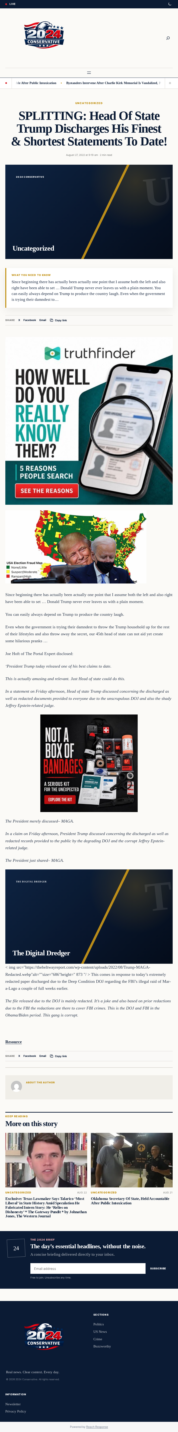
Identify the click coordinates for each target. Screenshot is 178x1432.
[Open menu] (89, 72)
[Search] (168, 38)
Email (42, 320)
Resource (13, 1041)
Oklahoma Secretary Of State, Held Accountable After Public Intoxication (130, 1200)
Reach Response (97, 1427)
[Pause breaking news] (169, 83)
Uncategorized (89, 103)
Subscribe (158, 1268)
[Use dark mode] (170, 4)
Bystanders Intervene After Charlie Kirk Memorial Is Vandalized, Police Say (96, 83)
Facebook (29, 320)
